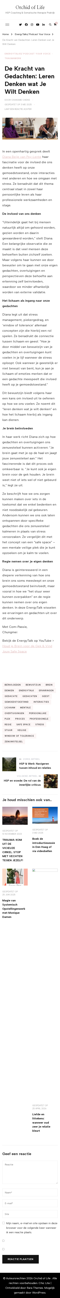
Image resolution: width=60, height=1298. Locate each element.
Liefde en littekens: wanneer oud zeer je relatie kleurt (41, 1122)
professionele (39, 719)
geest (46, 696)
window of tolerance (19, 736)
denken (9, 690)
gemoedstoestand (17, 702)
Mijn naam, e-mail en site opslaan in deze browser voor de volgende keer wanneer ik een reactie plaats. (31, 1228)
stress (39, 724)
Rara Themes (35, 1287)
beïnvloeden (13, 685)
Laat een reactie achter (18, 109)
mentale (25, 707)
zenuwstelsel (14, 741)
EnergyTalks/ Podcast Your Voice (28, 53)
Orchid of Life (30, 7)
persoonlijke (37, 713)
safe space (23, 724)
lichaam (10, 707)
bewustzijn (33, 685)
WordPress (39, 1292)
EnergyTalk (26, 690)
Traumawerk (13, 58)
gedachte (11, 696)
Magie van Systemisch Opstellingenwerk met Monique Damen (13, 908)
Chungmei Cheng (20, 100)
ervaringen (46, 690)
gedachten (29, 696)
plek (7, 719)
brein (49, 685)
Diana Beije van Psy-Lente (21, 157)
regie (8, 724)
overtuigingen (14, 713)
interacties (41, 702)
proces (20, 719)
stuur (8, 730)
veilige (21, 730)
